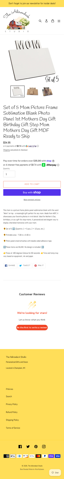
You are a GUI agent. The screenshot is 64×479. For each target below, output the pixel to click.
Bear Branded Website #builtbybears (32, 469)
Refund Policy (11, 412)
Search (9, 396)
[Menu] (59, 21)
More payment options (32, 199)
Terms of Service (13, 427)
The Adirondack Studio (35, 466)
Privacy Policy (12, 404)
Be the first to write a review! (32, 327)
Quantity (6, 168)
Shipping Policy (12, 419)
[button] (21, 146)
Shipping (6, 150)
